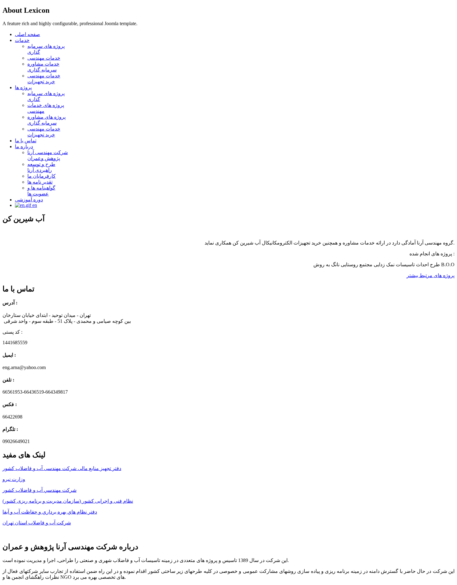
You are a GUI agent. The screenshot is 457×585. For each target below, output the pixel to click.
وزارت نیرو (13, 479)
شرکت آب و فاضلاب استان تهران (36, 522)
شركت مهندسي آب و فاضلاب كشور (39, 490)
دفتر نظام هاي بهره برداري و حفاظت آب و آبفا (49, 511)
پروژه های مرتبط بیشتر (431, 275)
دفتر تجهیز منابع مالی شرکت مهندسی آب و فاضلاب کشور (61, 468)
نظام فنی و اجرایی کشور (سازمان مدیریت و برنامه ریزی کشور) (67, 501)
